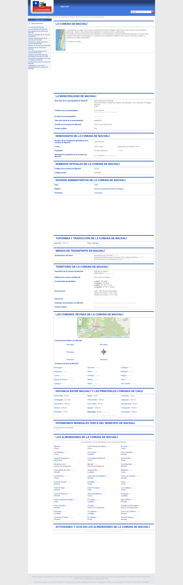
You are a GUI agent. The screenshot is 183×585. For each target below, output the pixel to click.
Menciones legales (41, 582)
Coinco (57, 375)
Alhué (89, 384)
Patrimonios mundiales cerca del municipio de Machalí (95, 423)
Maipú (89, 396)
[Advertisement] (103, 73)
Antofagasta (58, 400)
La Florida (125, 396)
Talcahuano (58, 404)
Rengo (123, 375)
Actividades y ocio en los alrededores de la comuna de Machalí (103, 526)
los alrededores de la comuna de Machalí (87, 437)
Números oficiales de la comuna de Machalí (88, 164)
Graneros (90, 367)
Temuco (57, 408)
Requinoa (70, 359)
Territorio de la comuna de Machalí (82, 266)
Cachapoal (98, 193)
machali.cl (98, 120)
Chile (96, 185)
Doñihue (90, 375)
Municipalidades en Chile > (38, 17)
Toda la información (37, 23)
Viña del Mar (92, 400)
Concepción (125, 408)
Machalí (64, 6)
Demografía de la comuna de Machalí (83, 136)
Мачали (96, 243)
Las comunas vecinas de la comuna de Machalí (89, 314)
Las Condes (92, 404)
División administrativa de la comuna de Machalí (90, 180)
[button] (80, 320)
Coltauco (57, 384)
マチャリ (65, 243)
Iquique (90, 408)
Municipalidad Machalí (97, 17)
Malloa (90, 379)
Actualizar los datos (73, 41)
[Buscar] (152, 12)
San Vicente (125, 384)
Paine (123, 379)
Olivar (89, 371)
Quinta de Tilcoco (60, 379)
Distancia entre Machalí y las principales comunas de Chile (99, 391)
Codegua (124, 367)
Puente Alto (58, 396)
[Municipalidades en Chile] (42, 11)
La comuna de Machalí (71, 23)
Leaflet (103, 337)
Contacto (68, 582)
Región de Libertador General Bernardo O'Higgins (60, 17)
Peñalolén (58, 412)
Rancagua (70, 344)
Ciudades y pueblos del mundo (84, 582)
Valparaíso (125, 400)
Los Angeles (125, 412)
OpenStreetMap (118, 337)
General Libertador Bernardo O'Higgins (108, 189)
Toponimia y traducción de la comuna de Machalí (91, 238)
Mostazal (124, 371)
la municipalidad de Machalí (76, 96)
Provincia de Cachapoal (83, 17)
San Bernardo (126, 404)
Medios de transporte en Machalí (80, 250)
